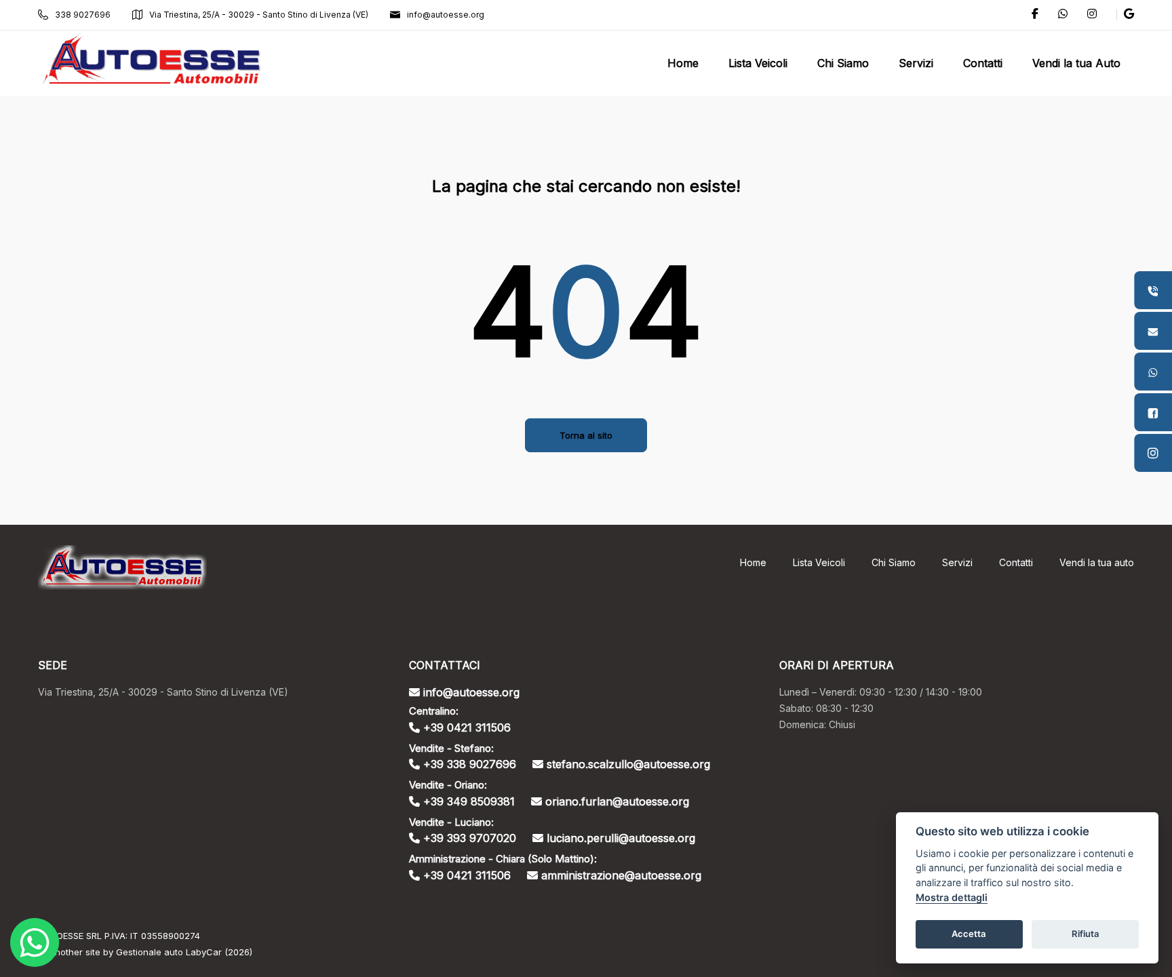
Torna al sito (586, 435)
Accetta (969, 933)
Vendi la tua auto (1096, 562)
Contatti (1016, 562)
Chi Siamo (894, 562)
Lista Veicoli (819, 562)
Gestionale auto (149, 951)
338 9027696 (83, 14)
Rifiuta (1085, 933)
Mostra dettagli (952, 897)
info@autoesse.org (445, 14)
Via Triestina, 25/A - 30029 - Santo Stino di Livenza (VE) (258, 14)
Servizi (957, 562)
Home (753, 562)
